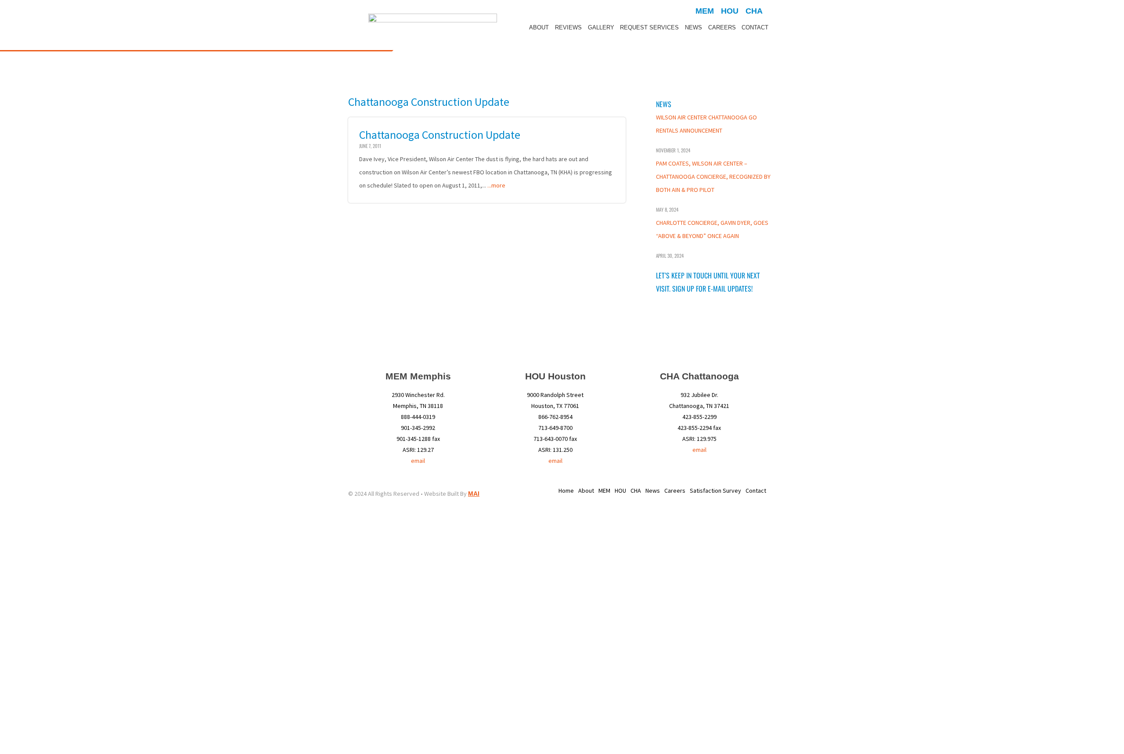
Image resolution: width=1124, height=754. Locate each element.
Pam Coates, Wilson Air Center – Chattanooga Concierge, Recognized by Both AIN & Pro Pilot (713, 176)
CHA (635, 490)
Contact (755, 27)
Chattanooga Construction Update (439, 134)
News (693, 27)
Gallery (601, 27)
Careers (722, 27)
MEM (604, 490)
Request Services (649, 27)
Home (566, 490)
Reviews (568, 27)
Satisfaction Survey (715, 490)
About (539, 27)
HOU (620, 490)
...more (496, 185)
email (418, 461)
